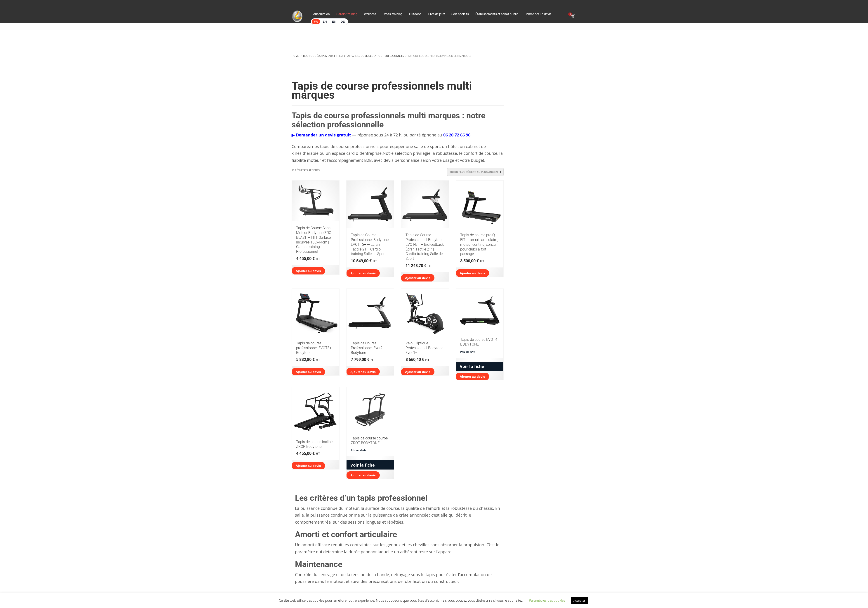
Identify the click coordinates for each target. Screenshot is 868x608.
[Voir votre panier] (572, 16)
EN (325, 21)
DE (343, 21)
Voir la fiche (472, 366)
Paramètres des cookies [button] (547, 600)
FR (316, 21)
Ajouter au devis (308, 271)
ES (334, 21)
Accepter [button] (579, 600)
